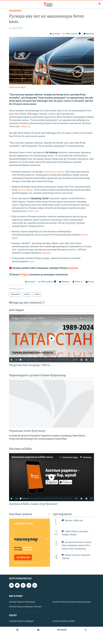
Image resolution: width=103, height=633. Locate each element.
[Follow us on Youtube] (17, 585)
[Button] (55, 33)
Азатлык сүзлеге (20, 514)
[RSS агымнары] (34, 585)
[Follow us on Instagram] (23, 585)
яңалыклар (15, 11)
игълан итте (33, 211)
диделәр (46, 253)
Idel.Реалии (62, 630)
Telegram (24, 275)
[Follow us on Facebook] (11, 585)
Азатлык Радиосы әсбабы (64, 621)
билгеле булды (25, 190)
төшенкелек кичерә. (54, 172)
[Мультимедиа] (38, 630)
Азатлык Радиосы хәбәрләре (21, 621)
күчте (31, 261)
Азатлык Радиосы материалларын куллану (72, 602)
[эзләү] (85, 630)
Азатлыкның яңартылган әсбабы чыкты (32, 457)
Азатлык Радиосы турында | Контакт (25, 607)
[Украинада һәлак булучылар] (51, 404)
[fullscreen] (91, 359)
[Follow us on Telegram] (29, 585)
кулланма (73, 268)
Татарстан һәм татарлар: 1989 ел (28, 318)
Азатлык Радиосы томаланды (22, 602)
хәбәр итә (25, 126)
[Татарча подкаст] (17, 630)
